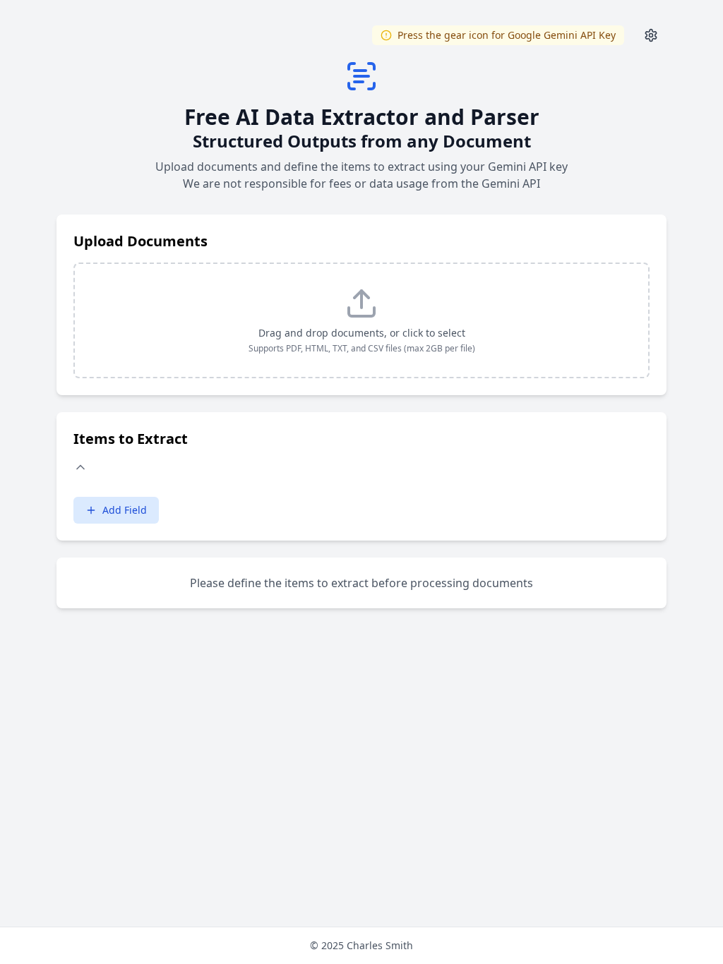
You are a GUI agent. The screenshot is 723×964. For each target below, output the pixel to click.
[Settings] (651, 35)
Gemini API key (528, 166)
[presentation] (361, 320)
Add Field (124, 510)
